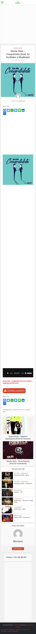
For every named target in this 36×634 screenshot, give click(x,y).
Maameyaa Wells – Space (21, 475)
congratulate (7, 410)
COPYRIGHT (11, 629)
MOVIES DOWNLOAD (13, 631)
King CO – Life (18, 492)
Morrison (22, 60)
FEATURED (16, 473)
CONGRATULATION (19, 410)
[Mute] (26, 373)
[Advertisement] (18, 24)
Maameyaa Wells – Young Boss (23, 483)
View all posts (18, 549)
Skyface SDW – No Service (22, 517)
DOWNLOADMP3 (15, 390)
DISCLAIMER (4, 629)
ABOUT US (19, 629)
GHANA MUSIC (18, 48)
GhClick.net (16, 625)
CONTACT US (26, 629)
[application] (18, 372)
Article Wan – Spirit (19, 509)
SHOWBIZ (3, 631)
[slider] (29, 373)
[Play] (8, 373)
